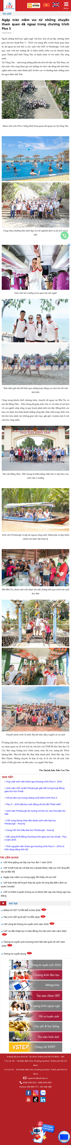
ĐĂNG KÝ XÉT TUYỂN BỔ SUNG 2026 (22, 910)
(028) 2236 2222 (29, 1082)
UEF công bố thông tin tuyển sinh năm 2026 (26, 924)
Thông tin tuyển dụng (15, 953)
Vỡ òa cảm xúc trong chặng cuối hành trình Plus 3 (31, 797)
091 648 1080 (46, 1086)
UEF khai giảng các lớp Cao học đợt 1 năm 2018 (27, 862)
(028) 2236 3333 (45, 1082)
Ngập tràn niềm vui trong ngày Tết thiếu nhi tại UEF (29, 877)
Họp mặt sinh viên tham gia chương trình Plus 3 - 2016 (34, 781)
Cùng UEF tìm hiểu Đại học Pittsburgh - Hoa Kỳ (30, 830)
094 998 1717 (32, 1086)
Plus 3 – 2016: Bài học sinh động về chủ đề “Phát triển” (33, 804)
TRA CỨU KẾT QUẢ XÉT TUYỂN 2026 (21, 917)
